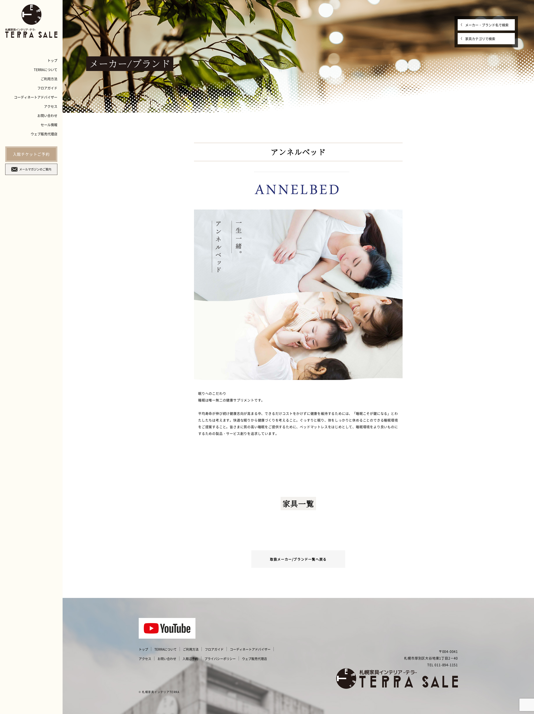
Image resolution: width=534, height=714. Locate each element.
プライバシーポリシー (220, 658)
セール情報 (49, 124)
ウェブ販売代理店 (44, 133)
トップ (52, 60)
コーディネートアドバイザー (35, 97)
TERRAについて (45, 69)
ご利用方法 (49, 78)
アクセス (50, 106)
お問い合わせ (47, 115)
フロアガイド (47, 87)
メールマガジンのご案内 (35, 169)
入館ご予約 (190, 658)
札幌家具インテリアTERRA (160, 692)
